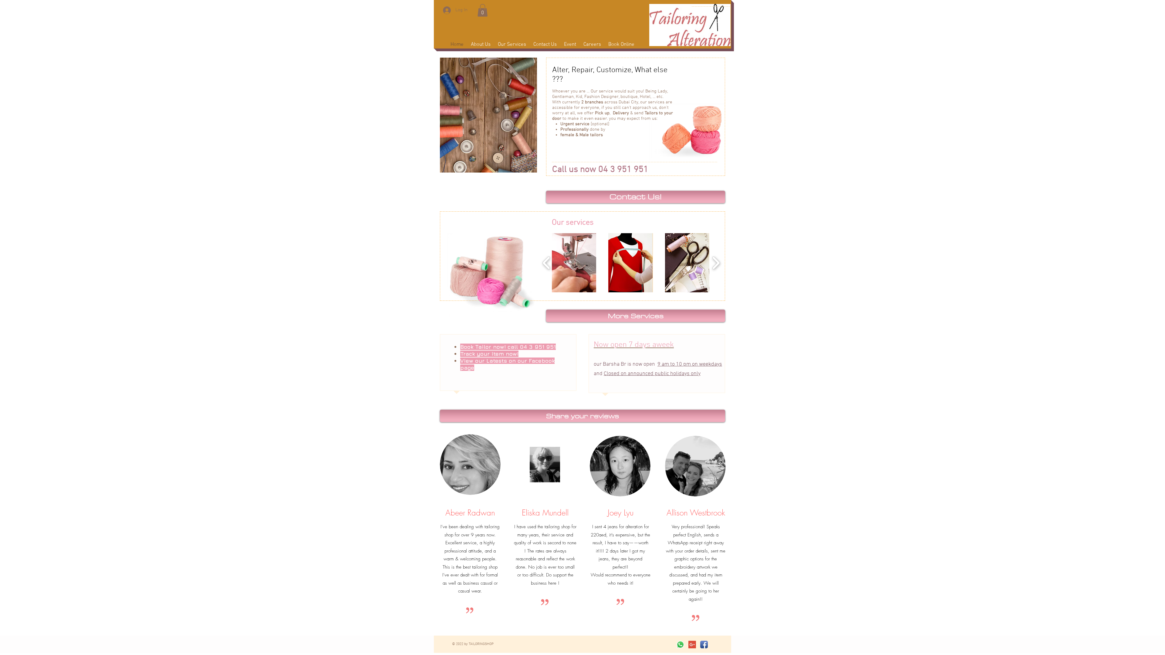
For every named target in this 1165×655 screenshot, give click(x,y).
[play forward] (716, 262)
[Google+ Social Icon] (692, 644)
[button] (482, 10)
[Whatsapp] (680, 644)
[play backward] (546, 262)
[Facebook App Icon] (704, 644)
